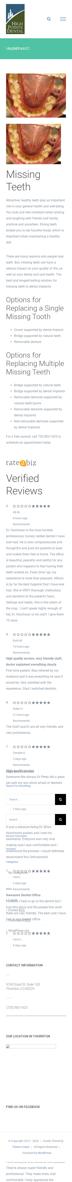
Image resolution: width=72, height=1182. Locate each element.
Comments (19, 920)
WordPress (44, 1153)
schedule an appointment (24, 442)
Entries (16, 910)
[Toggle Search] (49, 19)
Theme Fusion (21, 1147)
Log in (12, 900)
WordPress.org (18, 931)
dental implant (53, 330)
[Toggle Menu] (63, 19)
